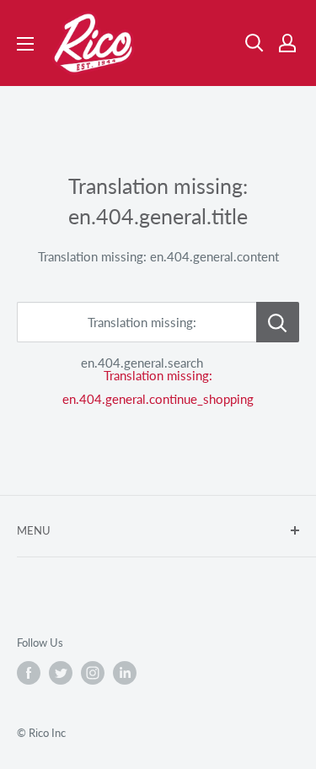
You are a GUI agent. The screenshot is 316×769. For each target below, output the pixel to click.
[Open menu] (25, 44)
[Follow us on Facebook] (28, 673)
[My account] (287, 43)
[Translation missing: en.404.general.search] (277, 322)
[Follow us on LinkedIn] (125, 673)
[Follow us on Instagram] (92, 673)
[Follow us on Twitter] (60, 673)
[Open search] (254, 43)
